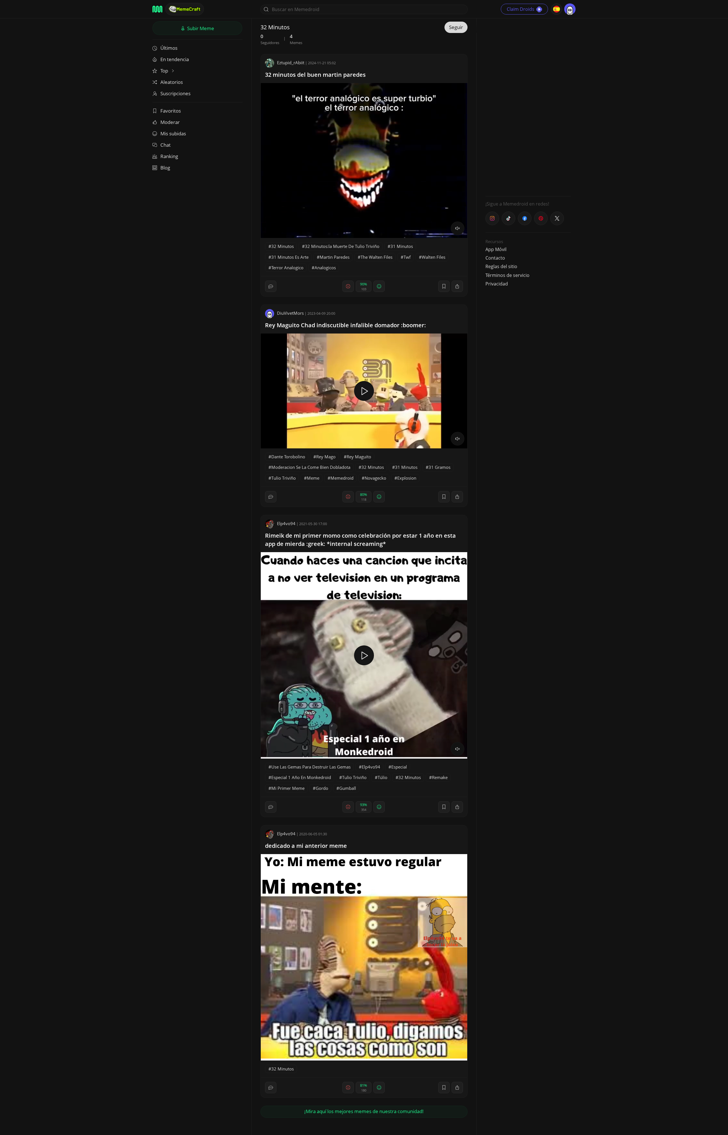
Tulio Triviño (283, 478)
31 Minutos (401, 246)
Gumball (347, 788)
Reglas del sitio (501, 266)
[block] (457, 286)
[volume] (457, 228)
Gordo (322, 788)
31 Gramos (439, 467)
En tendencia (174, 59)
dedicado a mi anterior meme (306, 846)
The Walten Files (376, 257)
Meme (313, 478)
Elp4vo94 (286, 523)
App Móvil (495, 249)
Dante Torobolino (288, 456)
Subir (200, 28)
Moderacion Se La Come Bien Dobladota (310, 467)
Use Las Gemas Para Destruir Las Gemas (311, 767)
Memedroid (341, 478)
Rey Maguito (359, 456)
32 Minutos (282, 246)
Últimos (168, 48)
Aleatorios (171, 82)
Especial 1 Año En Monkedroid (301, 777)
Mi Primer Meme (288, 788)
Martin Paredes (334, 257)
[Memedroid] (157, 9)
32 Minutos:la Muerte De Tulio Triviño (342, 246)
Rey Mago (326, 456)
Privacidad (496, 284)
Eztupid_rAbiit (290, 62)
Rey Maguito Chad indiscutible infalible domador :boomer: (345, 325)
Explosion (406, 478)
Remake (440, 777)
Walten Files (433, 257)
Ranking (169, 156)
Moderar (170, 122)
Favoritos (170, 110)
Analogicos (325, 267)
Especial (399, 767)
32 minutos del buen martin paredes (315, 74)
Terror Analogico (287, 267)
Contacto (495, 258)
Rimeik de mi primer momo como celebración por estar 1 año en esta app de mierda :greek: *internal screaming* (360, 540)
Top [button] (164, 70)
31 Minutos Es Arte (290, 257)
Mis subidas (173, 133)
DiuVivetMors (290, 313)
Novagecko (375, 478)
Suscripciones (175, 93)
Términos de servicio (507, 275)
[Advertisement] (528, 106)
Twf (407, 257)
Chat (165, 145)
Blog (165, 167)
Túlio (382, 777)
